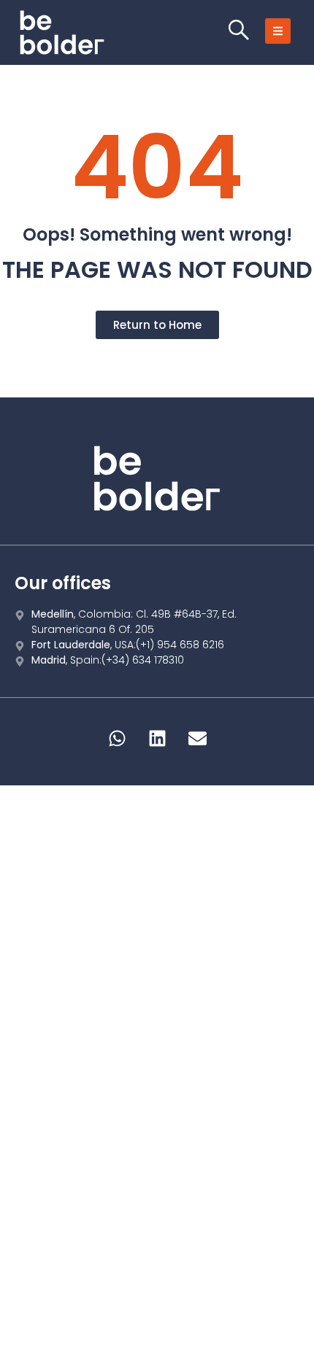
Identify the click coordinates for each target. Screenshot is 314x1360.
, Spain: (107, 660)
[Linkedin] (157, 738)
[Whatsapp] (117, 738)
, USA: (127, 644)
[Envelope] (197, 738)
